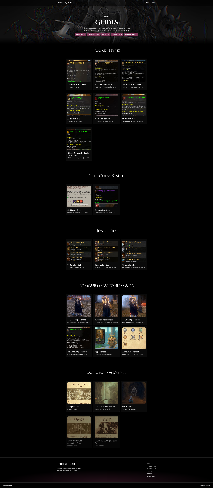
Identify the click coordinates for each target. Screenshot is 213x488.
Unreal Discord (151, 466)
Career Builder (151, 476)
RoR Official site (151, 469)
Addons (149, 473)
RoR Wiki (149, 471)
